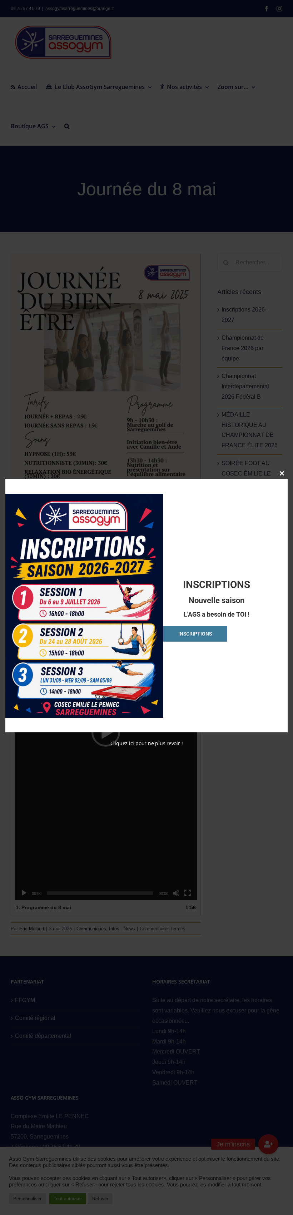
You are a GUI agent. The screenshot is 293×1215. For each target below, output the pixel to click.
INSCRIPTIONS (195, 634)
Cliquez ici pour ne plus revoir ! (146, 743)
